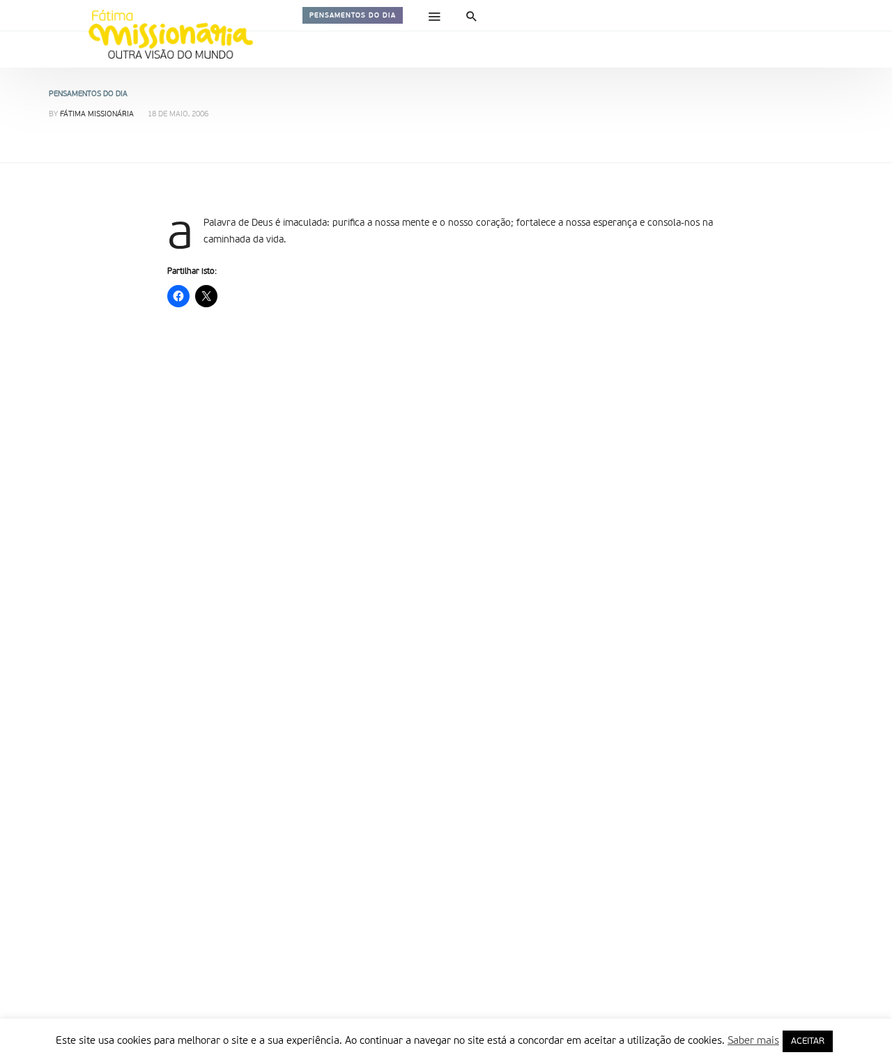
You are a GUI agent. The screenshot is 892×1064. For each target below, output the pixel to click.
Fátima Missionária (97, 114)
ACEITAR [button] (807, 1041)
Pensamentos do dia (352, 15)
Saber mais (753, 1040)
